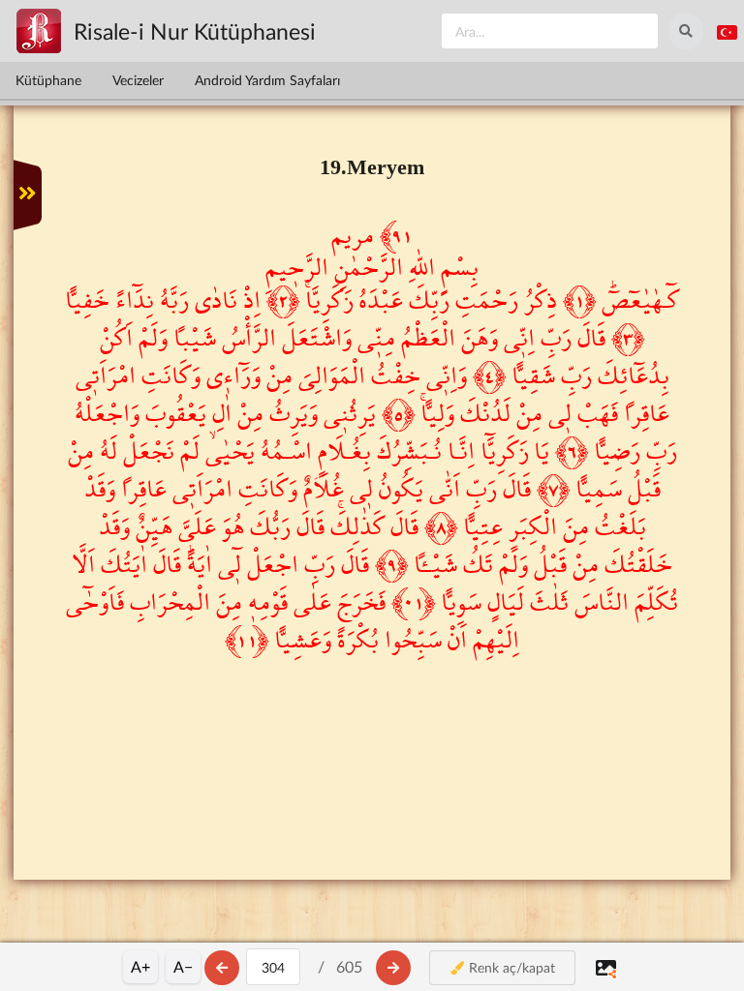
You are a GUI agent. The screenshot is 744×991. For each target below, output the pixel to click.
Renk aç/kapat (510, 967)
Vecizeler (138, 80)
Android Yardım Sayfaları (267, 80)
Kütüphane (48, 80)
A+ (140, 966)
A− (183, 966)
